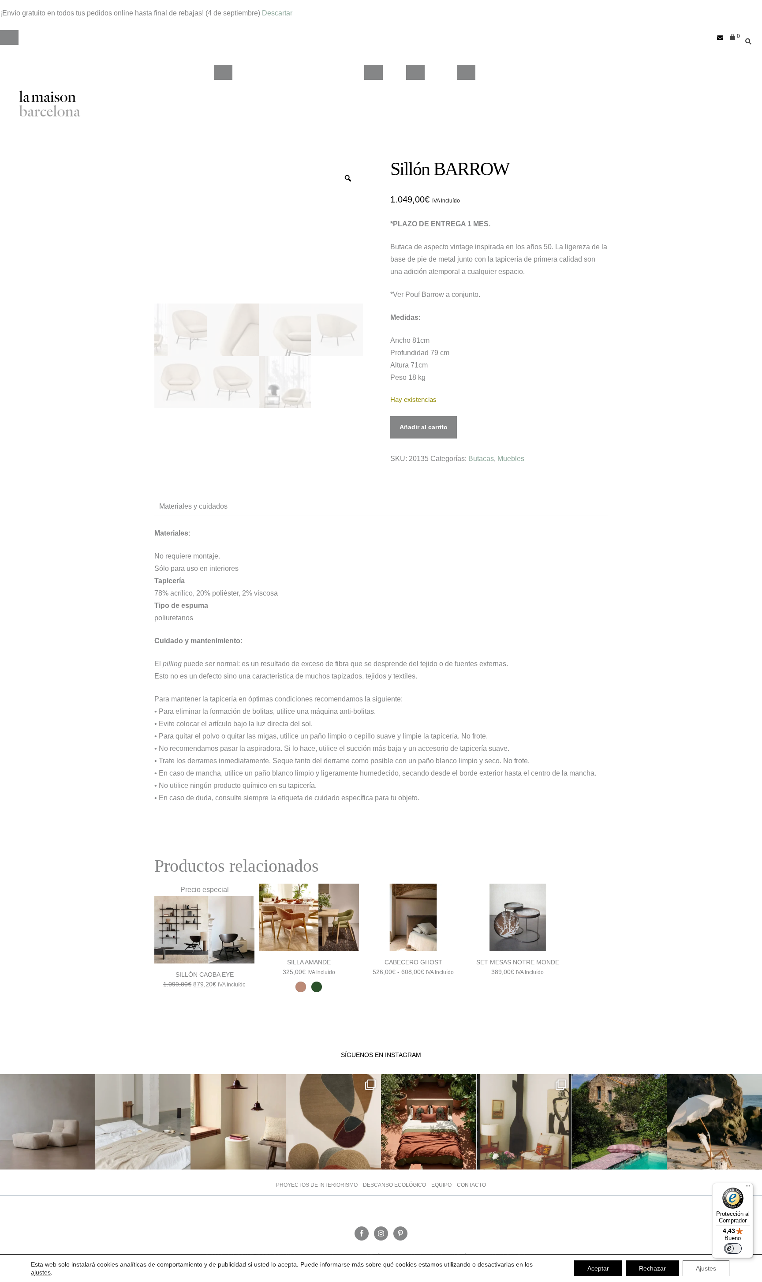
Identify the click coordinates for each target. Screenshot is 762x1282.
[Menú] (748, 1188)
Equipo (441, 1185)
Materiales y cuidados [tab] (193, 506)
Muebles (510, 458)
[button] (9, 37)
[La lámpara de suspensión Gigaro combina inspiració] (238, 1122)
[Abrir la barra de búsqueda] (746, 37)
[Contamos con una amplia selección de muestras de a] (333, 1122)
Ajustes (706, 1268)
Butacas (481, 458)
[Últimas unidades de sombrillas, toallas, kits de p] (714, 1122)
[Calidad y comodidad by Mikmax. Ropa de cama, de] (142, 1122)
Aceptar (598, 1268)
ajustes (41, 1272)
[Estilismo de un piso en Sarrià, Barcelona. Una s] (524, 1122)
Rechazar (652, 1268)
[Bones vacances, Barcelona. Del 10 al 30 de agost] (619, 1122)
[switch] (733, 1248)
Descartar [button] (277, 13)
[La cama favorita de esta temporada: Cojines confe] (428, 1122)
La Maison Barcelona (50, 103)
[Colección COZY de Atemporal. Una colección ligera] (47, 1122)
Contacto (471, 1185)
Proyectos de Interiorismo (317, 1185)
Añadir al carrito (424, 427)
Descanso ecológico (394, 1185)
